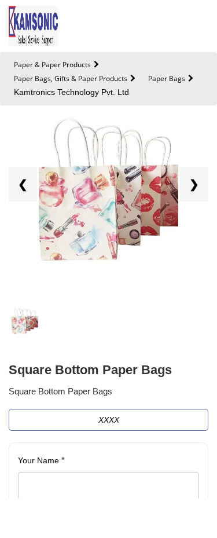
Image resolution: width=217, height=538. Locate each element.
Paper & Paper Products (52, 64)
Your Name (41, 460)
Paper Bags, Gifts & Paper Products (70, 78)
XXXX (108, 419)
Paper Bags (166, 78)
